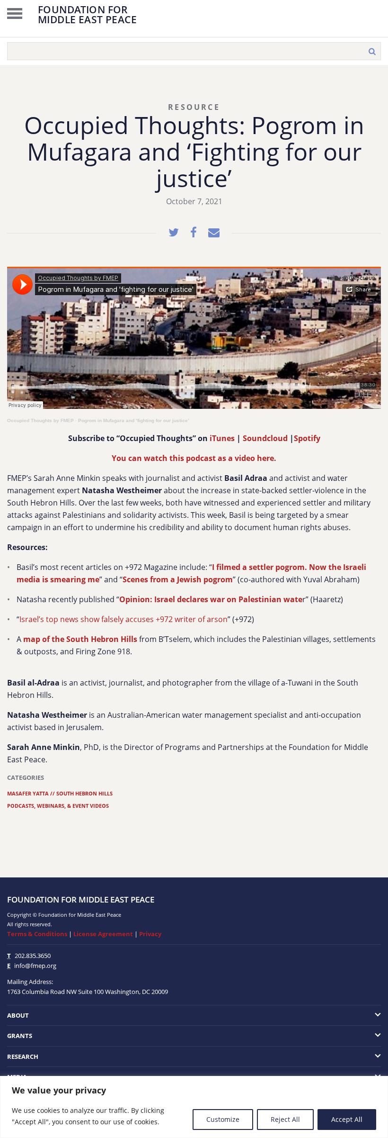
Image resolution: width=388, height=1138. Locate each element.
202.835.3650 (33, 955)
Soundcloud (265, 438)
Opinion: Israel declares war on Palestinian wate (210, 599)
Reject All (285, 1119)
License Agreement (103, 934)
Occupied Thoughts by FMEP (40, 420)
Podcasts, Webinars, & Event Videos (58, 805)
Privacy (150, 934)
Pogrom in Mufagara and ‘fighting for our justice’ (133, 420)
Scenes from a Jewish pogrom (178, 579)
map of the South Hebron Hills (80, 639)
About (18, 1015)
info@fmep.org (35, 965)
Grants (19, 1035)
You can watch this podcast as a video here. (194, 458)
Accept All (346, 1119)
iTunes (222, 438)
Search (372, 51)
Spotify (307, 438)
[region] (194, 1107)
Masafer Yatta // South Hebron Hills (60, 793)
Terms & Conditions (37, 934)
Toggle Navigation (14, 13)
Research (22, 1056)
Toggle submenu (343, 1015)
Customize (222, 1119)
